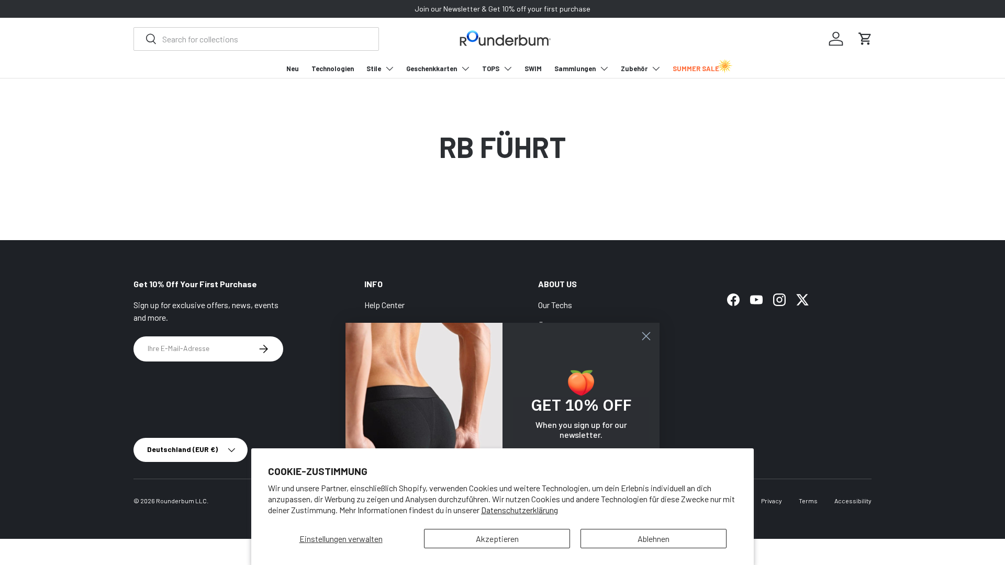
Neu (292, 68)
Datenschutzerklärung (519, 510)
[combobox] (256, 39)
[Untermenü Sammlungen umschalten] (604, 68)
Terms (808, 500)
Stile (373, 68)
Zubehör (634, 68)
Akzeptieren (497, 539)
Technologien (332, 68)
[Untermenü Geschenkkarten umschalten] (465, 68)
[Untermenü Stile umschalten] (389, 68)
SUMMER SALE (696, 68)
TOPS (490, 68)
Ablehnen (653, 539)
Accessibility (853, 500)
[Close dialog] (646, 336)
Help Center (384, 305)
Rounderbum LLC (181, 500)
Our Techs (555, 305)
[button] (865, 38)
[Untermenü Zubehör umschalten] (656, 68)
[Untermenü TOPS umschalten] (507, 68)
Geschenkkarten (431, 68)
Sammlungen (575, 68)
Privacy (771, 500)
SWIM (533, 68)
